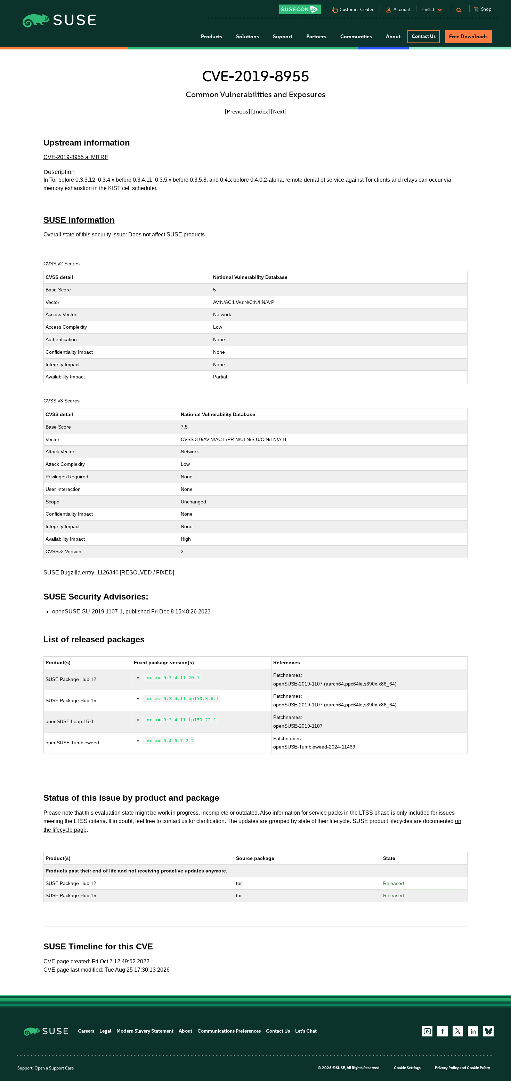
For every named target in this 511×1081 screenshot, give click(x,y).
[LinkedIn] (473, 1031)
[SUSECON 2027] (300, 9)
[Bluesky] (488, 1031)
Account (402, 9)
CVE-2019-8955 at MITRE (75, 157)
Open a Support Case (54, 1068)
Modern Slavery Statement (144, 1031)
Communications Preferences (229, 1031)
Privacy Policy (447, 1068)
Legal (105, 1031)
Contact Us (424, 36)
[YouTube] (427, 1031)
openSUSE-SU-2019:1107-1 (87, 611)
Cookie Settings (407, 1068)
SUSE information (79, 220)
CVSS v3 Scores (61, 401)
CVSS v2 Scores (61, 263)
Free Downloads (468, 36)
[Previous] (237, 111)
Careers (86, 1031)
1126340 (108, 572)
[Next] (278, 111)
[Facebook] (442, 1031)
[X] (458, 1031)
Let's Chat (306, 1031)
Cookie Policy (478, 1068)
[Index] (260, 111)
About (185, 1031)
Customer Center (357, 9)
